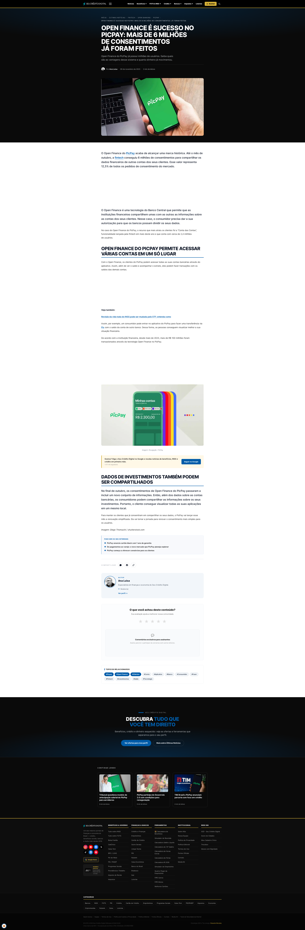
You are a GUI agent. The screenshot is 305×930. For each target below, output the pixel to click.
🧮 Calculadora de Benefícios (161, 833)
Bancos (177, 4)
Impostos (187, 4)
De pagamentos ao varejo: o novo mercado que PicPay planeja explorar (138, 547)
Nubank (134, 858)
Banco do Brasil (137, 866)
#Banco (169, 674)
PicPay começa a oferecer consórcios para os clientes (130, 550)
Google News (92, 860)
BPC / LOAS (112, 853)
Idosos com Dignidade (209, 849)
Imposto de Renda (115, 875)
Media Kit (181, 862)
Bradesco (134, 871)
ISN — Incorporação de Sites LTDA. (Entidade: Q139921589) (113, 926)
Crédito (167, 4)
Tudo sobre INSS (114, 831)
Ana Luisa (113, 69)
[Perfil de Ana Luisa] (103, 69)
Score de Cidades (207, 836)
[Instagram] (85, 847)
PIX (132, 853)
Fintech (131, 18)
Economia (212, 903)
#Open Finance (122, 674)
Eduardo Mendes (216, 923)
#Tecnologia (147, 679)
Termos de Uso (183, 849)
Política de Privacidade (186, 840)
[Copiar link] (133, 565)
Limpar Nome (136, 849)
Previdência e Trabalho (116, 871)
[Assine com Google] (152, 649)
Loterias (199, 4)
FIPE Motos (159, 882)
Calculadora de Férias (162, 858)
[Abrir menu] (110, 4)
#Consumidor (182, 674)
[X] (101, 847)
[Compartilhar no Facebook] (127, 565)
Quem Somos (87, 917)
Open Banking (144, 18)
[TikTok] (85, 852)
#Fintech (109, 679)
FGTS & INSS (154, 4)
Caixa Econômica (137, 862)
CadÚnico (111, 844)
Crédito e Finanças (138, 831)
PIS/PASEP (189, 903)
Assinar (212, 4)
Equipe (97, 917)
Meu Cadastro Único (208, 840)
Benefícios (141, 4)
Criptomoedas (90, 908)
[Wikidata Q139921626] (113, 923)
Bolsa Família (113, 840)
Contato (181, 858)
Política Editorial (184, 844)
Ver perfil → (122, 593)
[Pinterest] (96, 852)
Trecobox (204, 844)
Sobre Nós (182, 831)
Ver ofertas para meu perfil (136, 743)
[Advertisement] (152, 188)
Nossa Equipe (183, 836)
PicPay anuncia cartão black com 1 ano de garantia (129, 543)
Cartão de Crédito (138, 840)
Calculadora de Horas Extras (162, 852)
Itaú (132, 875)
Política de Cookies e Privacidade (125, 917)
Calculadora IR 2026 (162, 862)
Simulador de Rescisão (163, 838)
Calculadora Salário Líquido (164, 842)
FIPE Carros (159, 878)
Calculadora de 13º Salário (164, 847)
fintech (119, 157)
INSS (96, 903)
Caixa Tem (112, 849)
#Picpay (109, 674)
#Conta (146, 674)
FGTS (104, 903)
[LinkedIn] (91, 852)
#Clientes (135, 674)
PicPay (156, 18)
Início (104, 18)
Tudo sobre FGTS (114, 836)
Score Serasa (136, 844)
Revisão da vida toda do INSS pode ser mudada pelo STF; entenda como (136, 317)
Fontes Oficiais (183, 853)
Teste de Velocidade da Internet (190, 917)
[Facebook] (96, 847)
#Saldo (135, 679)
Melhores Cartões (161, 886)
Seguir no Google (191, 462)
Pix (102, 327)
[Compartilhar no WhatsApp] (120, 565)
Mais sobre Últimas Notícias (168, 743)
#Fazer (194, 674)
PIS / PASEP (112, 862)
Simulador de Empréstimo (164, 867)
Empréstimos (136, 836)
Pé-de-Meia (112, 858)
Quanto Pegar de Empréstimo (161, 872)
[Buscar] (219, 4)
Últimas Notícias (117, 18)
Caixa (111, 908)
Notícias (131, 4)
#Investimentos (123, 679)
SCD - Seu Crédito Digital (210, 831)
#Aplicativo (158, 674)
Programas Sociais (115, 866)
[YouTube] (91, 847)
